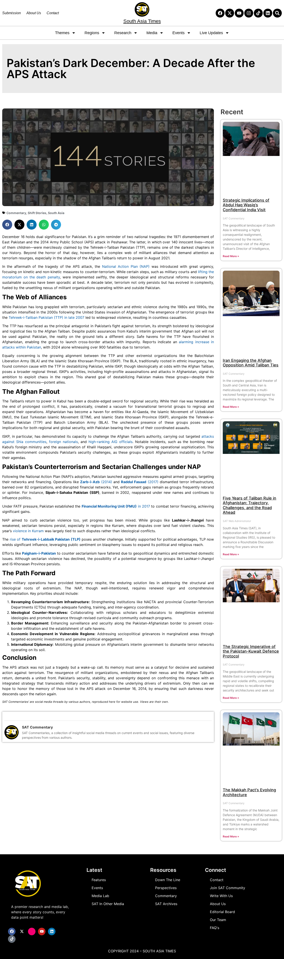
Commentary (16, 213)
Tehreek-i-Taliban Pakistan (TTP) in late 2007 (46, 317)
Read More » (231, 256)
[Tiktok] (258, 13)
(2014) (96, 482)
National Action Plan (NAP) (126, 266)
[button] (7, 225)
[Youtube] (239, 13)
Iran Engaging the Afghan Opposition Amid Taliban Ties (250, 363)
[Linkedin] (267, 13)
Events (178, 33)
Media (151, 33)
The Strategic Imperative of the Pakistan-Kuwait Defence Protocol (251, 651)
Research (122, 33)
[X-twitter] (229, 13)
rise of (45, 539)
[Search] (277, 13)
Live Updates (211, 33)
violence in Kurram (28, 531)
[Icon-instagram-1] (32, 931)
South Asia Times (142, 21)
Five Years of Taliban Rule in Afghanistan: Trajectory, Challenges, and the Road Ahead (249, 505)
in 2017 (116, 506)
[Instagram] (248, 13)
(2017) (139, 482)
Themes (62, 33)
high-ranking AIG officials (110, 441)
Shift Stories (37, 213)
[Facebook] (220, 13)
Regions (92, 33)
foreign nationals (63, 441)
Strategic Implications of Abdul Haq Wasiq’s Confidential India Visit (246, 205)
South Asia (56, 213)
